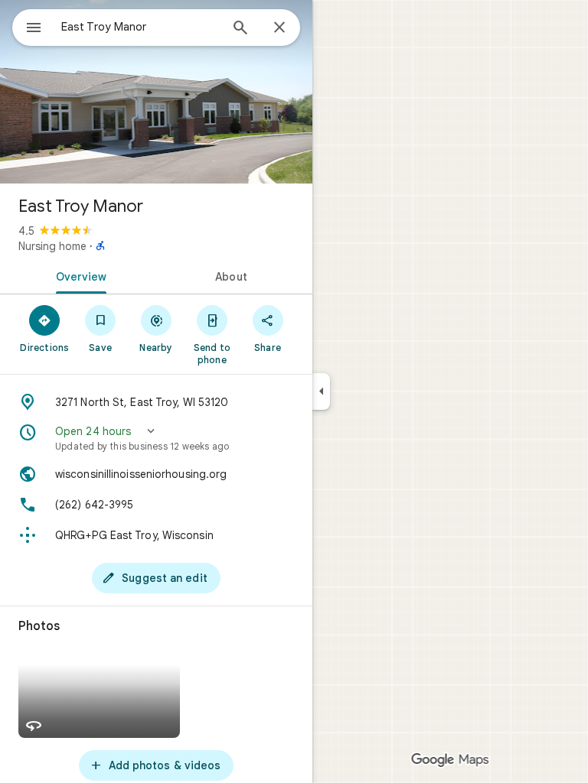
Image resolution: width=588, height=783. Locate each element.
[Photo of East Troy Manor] (156, 92)
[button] (156, 438)
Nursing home (52, 246)
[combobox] (140, 27)
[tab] (78, 275)
